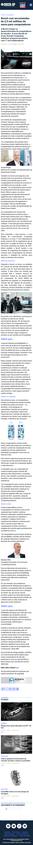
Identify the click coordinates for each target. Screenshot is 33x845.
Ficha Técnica (16, 832)
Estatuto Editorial (9, 834)
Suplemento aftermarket (13, 805)
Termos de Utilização (22, 834)
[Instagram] (19, 826)
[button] (3, 689)
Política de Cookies (24, 836)
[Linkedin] (24, 826)
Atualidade (10, 15)
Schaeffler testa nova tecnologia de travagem (15, 793)
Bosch (25, 78)
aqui (17, 668)
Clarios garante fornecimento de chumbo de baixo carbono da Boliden (15, 760)
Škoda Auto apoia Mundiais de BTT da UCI (16, 727)
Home (3, 15)
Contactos (25, 832)
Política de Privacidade (10, 836)
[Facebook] (8, 826)
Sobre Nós (7, 832)
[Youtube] (13, 826)
